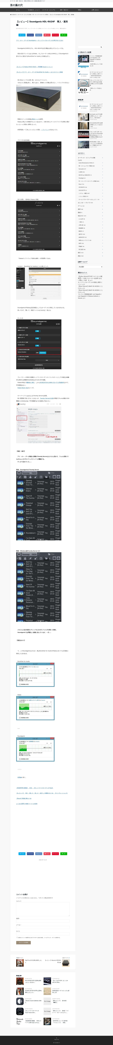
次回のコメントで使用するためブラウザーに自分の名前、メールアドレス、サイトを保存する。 (39, 937)
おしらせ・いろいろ (85, 202)
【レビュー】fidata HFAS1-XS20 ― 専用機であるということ (34, 67)
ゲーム (81, 206)
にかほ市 (82, 219)
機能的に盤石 (30, 382)
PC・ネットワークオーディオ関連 (33, 28)
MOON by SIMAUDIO (85, 175)
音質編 (20, 777)
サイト (18, 931)
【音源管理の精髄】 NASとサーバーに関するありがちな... (33, 1021)
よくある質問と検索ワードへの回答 (26, 804)
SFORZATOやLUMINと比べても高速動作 (52, 382)
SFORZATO (83, 187)
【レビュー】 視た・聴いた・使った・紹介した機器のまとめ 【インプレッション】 (42, 793)
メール (18, 925)
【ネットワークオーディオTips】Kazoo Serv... (32, 1011)
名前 (18, 918)
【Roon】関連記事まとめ (23, 798)
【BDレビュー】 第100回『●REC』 (59, 1001)
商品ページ (35, 119)
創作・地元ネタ (64, 10)
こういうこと (45, 129)
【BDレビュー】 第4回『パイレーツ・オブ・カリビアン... (60, 1011)
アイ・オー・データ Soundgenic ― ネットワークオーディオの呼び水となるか (39, 40)
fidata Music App (23, 388)
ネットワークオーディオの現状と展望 (89, 282)
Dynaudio (82, 169)
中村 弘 (86, 280)
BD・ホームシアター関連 (87, 166)
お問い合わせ (95, 10)
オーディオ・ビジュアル (48, 10)
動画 (80, 212)
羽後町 (81, 246)
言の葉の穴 (16, 5)
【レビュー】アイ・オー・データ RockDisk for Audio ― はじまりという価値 (39, 72)
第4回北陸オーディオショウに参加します (60, 991)
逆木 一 (65, 28)
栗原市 (81, 231)
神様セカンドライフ (85, 240)
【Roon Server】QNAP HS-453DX (88, 286)
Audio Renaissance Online (86, 163)
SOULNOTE (83, 190)
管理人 (79, 10)
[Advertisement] (43, 832)
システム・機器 (58, 28)
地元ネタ (82, 216)
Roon (81, 184)
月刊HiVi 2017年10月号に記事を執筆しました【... (33, 991)
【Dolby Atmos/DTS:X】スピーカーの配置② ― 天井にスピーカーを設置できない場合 (90, 278)
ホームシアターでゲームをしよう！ (89, 199)
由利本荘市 (83, 237)
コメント (19, 901)
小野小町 (82, 225)
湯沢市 (82, 234)
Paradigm (82, 178)
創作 (80, 209)
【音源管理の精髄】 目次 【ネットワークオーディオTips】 (34, 788)
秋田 (81, 243)
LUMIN (82, 172)
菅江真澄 (82, 249)
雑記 (80, 256)
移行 (80, 252)
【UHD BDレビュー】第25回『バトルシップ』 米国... (59, 1021)
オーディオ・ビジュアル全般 (48, 28)
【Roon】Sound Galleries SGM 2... (33, 1001)
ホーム (18, 10)
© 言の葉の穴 (56, 1042)
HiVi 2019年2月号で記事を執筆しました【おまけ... (33, 981)
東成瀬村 (82, 228)
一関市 (81, 222)
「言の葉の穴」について (33, 10)
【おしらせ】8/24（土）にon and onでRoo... (60, 981)
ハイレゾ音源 (83, 196)
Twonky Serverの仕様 (46, 398)
